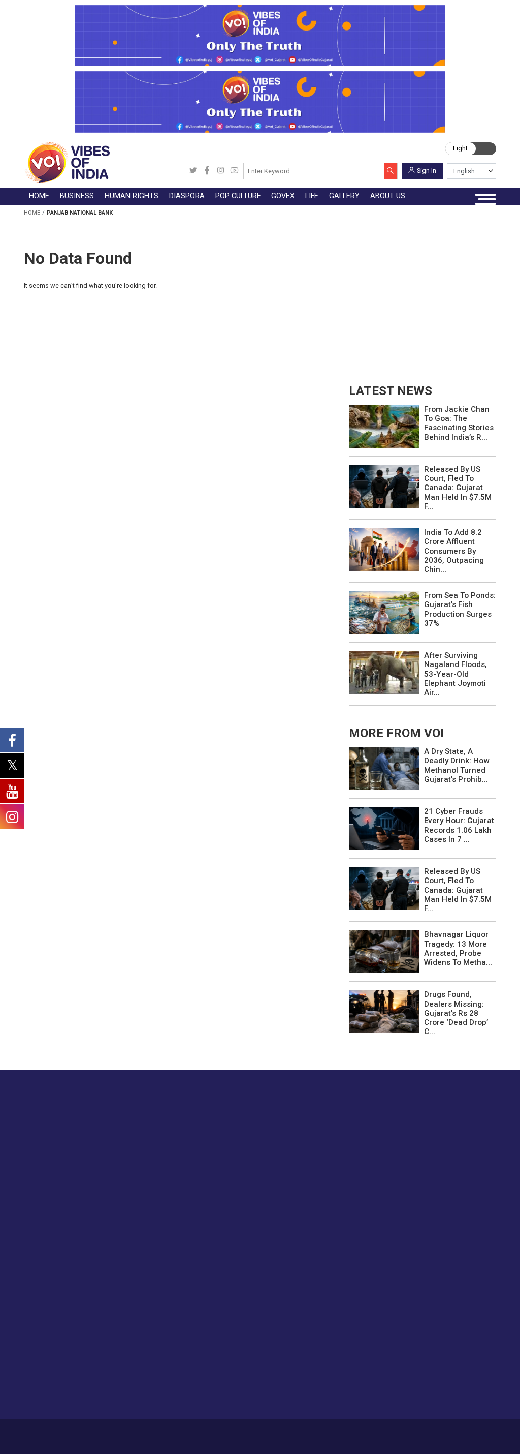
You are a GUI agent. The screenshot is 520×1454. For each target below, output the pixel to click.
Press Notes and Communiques (326, 1270)
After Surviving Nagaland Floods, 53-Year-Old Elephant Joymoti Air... (455, 674)
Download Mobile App (448, 1436)
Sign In (426, 170)
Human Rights (191, 1155)
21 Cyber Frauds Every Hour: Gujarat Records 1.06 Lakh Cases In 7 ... (459, 825)
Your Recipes (421, 1189)
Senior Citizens (173, 1317)
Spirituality (165, 1400)
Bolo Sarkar (348, 1189)
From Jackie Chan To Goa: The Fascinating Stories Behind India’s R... (459, 423)
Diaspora (225, 1155)
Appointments (352, 1201)
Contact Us (116, 1432)
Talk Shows (235, 1270)
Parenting (163, 1306)
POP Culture (294, 1155)
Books (296, 1201)
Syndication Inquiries (307, 1317)
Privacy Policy (186, 1432)
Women (161, 1270)
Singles (160, 1329)
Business (122, 1155)
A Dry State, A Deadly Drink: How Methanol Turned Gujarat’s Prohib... (456, 765)
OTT (292, 1189)
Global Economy (144, 1189)
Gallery (218, 1248)
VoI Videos (234, 1282)
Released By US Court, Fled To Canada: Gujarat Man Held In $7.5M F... (458, 488)
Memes (228, 1306)
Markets (130, 1201)
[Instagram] (220, 171)
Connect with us (450, 1112)
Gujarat (58, 1201)
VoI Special (64, 1225)
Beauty (159, 1389)
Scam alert (291, 1282)
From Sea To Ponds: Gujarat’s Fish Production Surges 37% (460, 609)
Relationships (170, 1293)
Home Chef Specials (433, 1165)
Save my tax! (138, 1213)
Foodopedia (409, 1155)
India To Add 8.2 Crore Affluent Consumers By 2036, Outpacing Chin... (454, 551)
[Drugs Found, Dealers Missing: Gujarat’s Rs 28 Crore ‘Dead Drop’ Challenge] (384, 1011)
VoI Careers (293, 1329)
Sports (159, 1376)
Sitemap (221, 1432)
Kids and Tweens (177, 1365)
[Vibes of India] (67, 162)
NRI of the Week (248, 1189)
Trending (60, 1165)
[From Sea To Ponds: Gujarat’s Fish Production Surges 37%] (384, 612)
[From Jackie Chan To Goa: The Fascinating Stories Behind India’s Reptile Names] (384, 426)
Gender (160, 1282)
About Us (83, 1432)
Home (32, 212)
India (125, 1165)
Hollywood (302, 1177)
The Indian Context (77, 1189)
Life (145, 1248)
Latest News (67, 1177)
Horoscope (166, 1258)
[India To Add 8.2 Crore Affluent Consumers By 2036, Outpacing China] (384, 549)
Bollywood (302, 1165)
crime (56, 1213)
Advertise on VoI (301, 1258)
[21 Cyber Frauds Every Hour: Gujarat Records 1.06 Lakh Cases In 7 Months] (384, 828)
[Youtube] (234, 171)
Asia (227, 1177)
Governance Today (360, 1165)
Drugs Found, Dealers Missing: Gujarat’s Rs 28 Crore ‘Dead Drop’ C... (456, 1013)
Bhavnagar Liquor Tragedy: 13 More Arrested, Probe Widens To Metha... (458, 948)
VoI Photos (235, 1317)
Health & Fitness (175, 1353)
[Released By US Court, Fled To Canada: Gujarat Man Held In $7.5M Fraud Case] (384, 486)
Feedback (149, 1432)
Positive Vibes (69, 1236)
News (188, 1165)
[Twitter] (193, 171)
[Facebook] (207, 171)
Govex (329, 1155)
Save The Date (240, 1258)
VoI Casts (233, 1293)
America (234, 1165)
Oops (281, 1306)
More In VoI (281, 1248)
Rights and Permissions (312, 1341)
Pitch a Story (294, 1293)
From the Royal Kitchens (441, 1177)
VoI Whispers (351, 1177)
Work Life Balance (178, 1341)
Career (55, 1432)
